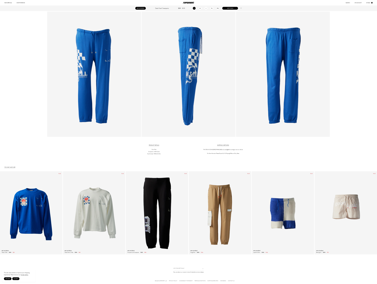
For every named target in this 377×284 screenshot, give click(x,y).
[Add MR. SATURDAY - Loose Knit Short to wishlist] (311, 252)
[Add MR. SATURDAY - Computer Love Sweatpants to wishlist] (185, 252)
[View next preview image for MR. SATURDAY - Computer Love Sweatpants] (186, 213)
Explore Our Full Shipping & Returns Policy (229, 153)
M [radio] (200, 8)
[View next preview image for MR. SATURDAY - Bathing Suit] (375, 213)
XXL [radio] (218, 8)
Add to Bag (230, 8)
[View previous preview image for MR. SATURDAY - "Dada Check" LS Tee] (64, 213)
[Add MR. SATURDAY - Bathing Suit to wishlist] (374, 252)
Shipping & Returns (212, 281)
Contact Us (231, 281)
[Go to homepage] (188, 3)
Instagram (223, 281)
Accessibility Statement (186, 281)
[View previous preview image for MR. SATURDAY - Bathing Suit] (316, 213)
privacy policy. (24, 275)
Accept (16, 279)
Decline (7, 279)
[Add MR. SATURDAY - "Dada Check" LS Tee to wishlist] (122, 252)
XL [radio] (211, 8)
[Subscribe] (202, 268)
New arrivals (8, 3)
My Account (358, 3)
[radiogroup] (206, 8)
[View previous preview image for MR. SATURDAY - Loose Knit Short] (253, 213)
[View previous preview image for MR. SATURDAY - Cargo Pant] (190, 213)
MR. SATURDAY (140, 8)
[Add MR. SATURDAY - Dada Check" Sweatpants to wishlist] (241, 8)
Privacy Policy (173, 281)
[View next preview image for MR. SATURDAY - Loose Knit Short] (312, 213)
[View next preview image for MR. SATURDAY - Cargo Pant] (249, 213)
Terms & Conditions (199, 281)
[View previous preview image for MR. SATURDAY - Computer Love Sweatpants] (127, 213)
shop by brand (21, 3)
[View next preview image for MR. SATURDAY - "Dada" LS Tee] (60, 213)
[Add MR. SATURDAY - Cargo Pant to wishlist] (248, 252)
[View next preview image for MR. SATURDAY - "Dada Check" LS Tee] (123, 213)
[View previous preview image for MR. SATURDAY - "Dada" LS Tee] (1, 213)
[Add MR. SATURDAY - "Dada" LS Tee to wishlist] (60, 252)
